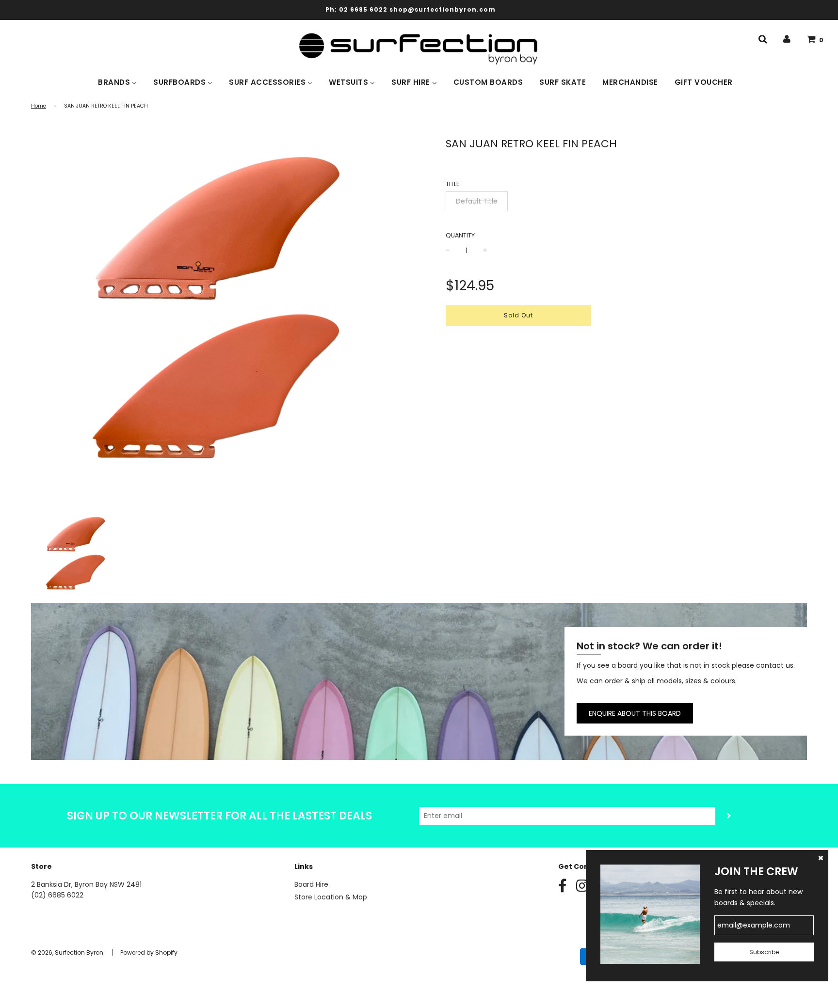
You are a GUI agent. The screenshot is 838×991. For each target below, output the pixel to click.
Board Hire (311, 884)
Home (38, 106)
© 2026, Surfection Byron (67, 952)
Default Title (477, 201)
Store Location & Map (330, 897)
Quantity (460, 235)
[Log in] (786, 39)
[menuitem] (117, 81)
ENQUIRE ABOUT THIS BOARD (635, 713)
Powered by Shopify (148, 952)
